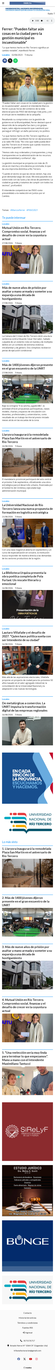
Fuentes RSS (27, 1327)
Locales (6, 54)
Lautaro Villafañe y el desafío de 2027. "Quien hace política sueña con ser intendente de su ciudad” (26, 636)
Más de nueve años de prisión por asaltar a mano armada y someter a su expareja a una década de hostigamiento (27, 293)
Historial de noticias (27, 1318)
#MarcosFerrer (17, 210)
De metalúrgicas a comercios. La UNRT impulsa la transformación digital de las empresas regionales (24, 706)
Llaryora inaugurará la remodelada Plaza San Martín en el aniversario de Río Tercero (26, 438)
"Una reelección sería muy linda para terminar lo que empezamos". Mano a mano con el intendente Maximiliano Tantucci (25, 1058)
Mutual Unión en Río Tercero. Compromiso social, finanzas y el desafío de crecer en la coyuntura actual (24, 233)
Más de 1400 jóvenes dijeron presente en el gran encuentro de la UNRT (27, 366)
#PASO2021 (32, 210)
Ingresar (29, 1332)
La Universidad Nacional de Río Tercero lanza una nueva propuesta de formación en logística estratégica (27, 508)
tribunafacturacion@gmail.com (27, 1350)
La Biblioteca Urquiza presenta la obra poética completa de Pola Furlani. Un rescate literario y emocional (24, 578)
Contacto (27, 1313)
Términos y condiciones (27, 1323)
